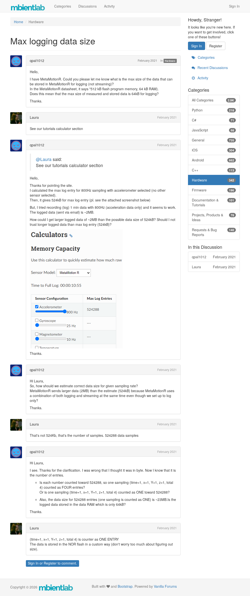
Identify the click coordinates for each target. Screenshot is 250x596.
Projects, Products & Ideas (213, 217)
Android (213, 160)
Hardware (170, 60)
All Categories (213, 100)
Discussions (87, 6)
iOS (213, 150)
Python (213, 110)
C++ (213, 170)
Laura (34, 117)
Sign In (234, 6)
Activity (109, 6)
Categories (62, 6)
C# (213, 120)
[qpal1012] (17, 61)
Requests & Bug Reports (213, 232)
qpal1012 (37, 60)
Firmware (213, 190)
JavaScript (213, 130)
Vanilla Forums (165, 586)
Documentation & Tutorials (213, 202)
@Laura (44, 159)
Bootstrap (125, 586)
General (213, 140)
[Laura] (17, 118)
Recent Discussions (212, 67)
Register (50, 563)
